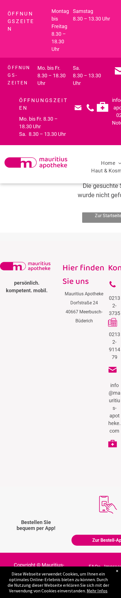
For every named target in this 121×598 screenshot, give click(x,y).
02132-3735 (114, 305)
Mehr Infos (97, 590)
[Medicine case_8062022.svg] (103, 116)
